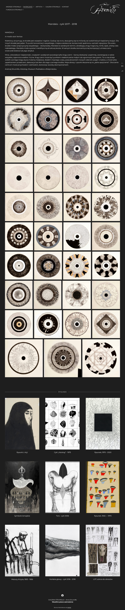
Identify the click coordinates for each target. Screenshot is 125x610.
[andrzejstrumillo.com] (105, 8)
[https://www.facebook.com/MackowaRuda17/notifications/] (62, 595)
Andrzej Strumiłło (13, 7)
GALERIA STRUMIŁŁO (53, 7)
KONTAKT (65, 7)
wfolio (69, 607)
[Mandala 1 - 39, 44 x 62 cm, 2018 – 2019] (19, 90)
